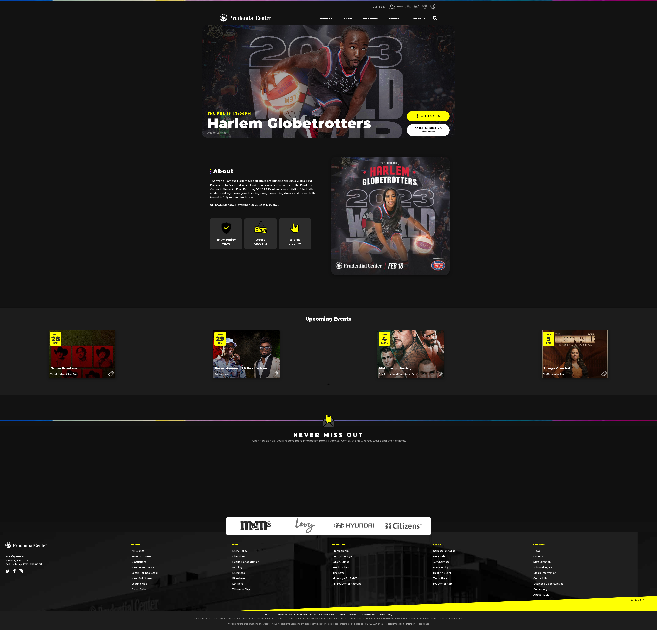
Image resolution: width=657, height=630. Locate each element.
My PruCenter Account (347, 583)
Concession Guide (444, 551)
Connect (418, 18)
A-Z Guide (439, 556)
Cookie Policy (385, 614)
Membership (341, 551)
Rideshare (238, 578)
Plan (348, 18)
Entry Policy (239, 551)
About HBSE (541, 594)
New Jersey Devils (143, 567)
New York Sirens (142, 578)
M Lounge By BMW (345, 578)
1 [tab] (328, 384)
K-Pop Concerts (141, 556)
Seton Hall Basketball (145, 572)
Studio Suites (341, 567)
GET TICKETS (430, 116)
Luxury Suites (341, 561)
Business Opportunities (548, 583)
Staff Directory (542, 561)
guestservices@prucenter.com (400, 624)
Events (326, 18)
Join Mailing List (543, 567)
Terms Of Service (347, 614)
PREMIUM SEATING (428, 130)
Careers (538, 556)
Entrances (238, 572)
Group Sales (139, 589)
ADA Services (441, 561)
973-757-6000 (371, 624)
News (537, 551)
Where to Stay (241, 589)
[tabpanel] (82, 357)
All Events (138, 551)
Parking (237, 567)
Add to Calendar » (218, 132)
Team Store (440, 578)
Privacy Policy (367, 614)
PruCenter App (442, 583)
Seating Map (139, 583)
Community (540, 589)
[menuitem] (323, 15)
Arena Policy (441, 567)
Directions (238, 556)
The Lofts (339, 572)
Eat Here (237, 583)
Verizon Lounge (342, 556)
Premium (370, 18)
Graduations (139, 561)
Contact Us (540, 578)
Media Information (544, 572)
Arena (394, 18)
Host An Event (442, 572)
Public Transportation (245, 561)
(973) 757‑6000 (32, 564)
